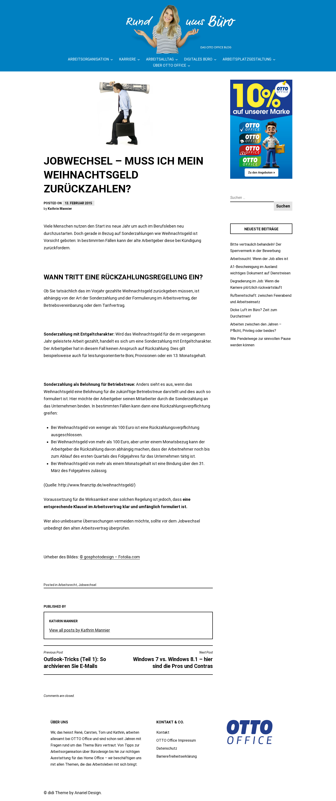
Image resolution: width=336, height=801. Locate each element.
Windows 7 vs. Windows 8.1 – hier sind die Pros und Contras (173, 660)
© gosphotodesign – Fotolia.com (110, 556)
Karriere (127, 59)
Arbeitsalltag (160, 59)
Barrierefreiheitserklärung (176, 756)
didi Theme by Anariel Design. (75, 792)
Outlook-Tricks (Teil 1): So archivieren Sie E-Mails (75, 660)
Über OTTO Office (169, 65)
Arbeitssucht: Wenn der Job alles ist (259, 259)
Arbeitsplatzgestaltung (247, 59)
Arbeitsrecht (67, 585)
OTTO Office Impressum (176, 740)
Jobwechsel (87, 585)
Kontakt (162, 732)
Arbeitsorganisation (88, 59)
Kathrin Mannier (60, 208)
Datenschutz (166, 748)
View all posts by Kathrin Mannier (79, 630)
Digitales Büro (198, 59)
